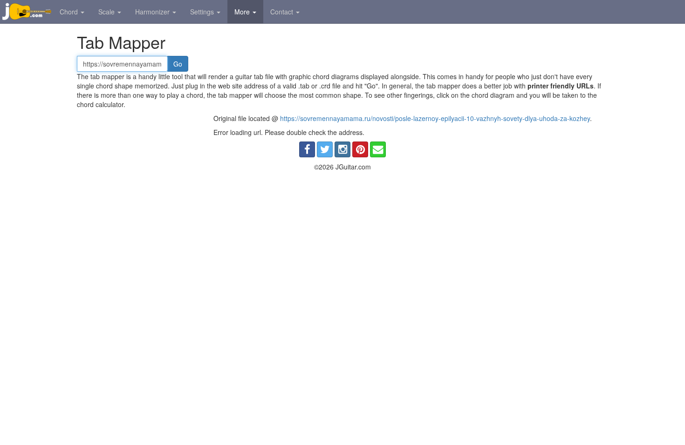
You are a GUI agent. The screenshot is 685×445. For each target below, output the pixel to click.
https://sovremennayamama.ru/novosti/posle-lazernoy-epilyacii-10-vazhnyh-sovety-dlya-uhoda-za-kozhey (435, 118)
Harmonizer (153, 11)
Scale (107, 11)
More (243, 11)
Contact (282, 11)
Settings (203, 11)
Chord (70, 11)
